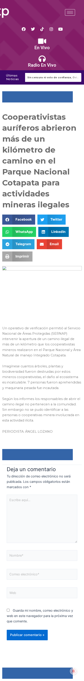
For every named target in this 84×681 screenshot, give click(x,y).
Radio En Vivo (42, 65)
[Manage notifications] (73, 671)
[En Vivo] (42, 41)
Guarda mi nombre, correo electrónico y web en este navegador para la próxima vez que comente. (40, 616)
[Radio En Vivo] (42, 58)
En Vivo (42, 47)
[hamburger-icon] (70, 12)
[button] (18, 220)
